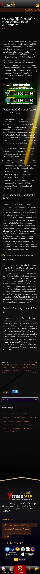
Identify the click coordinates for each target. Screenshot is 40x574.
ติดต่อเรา (36, 572)
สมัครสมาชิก (20, 572)
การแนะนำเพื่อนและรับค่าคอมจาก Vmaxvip (16, 414)
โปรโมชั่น (29, 572)
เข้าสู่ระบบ (10, 572)
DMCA (16, 559)
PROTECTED (22, 559)
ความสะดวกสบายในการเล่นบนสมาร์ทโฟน (15, 421)
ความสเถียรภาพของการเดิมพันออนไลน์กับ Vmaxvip (19, 425)
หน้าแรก (4, 572)
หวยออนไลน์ (5, 29)
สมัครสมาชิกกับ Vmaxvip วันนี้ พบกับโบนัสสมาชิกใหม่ (19, 418)
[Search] (36, 399)
